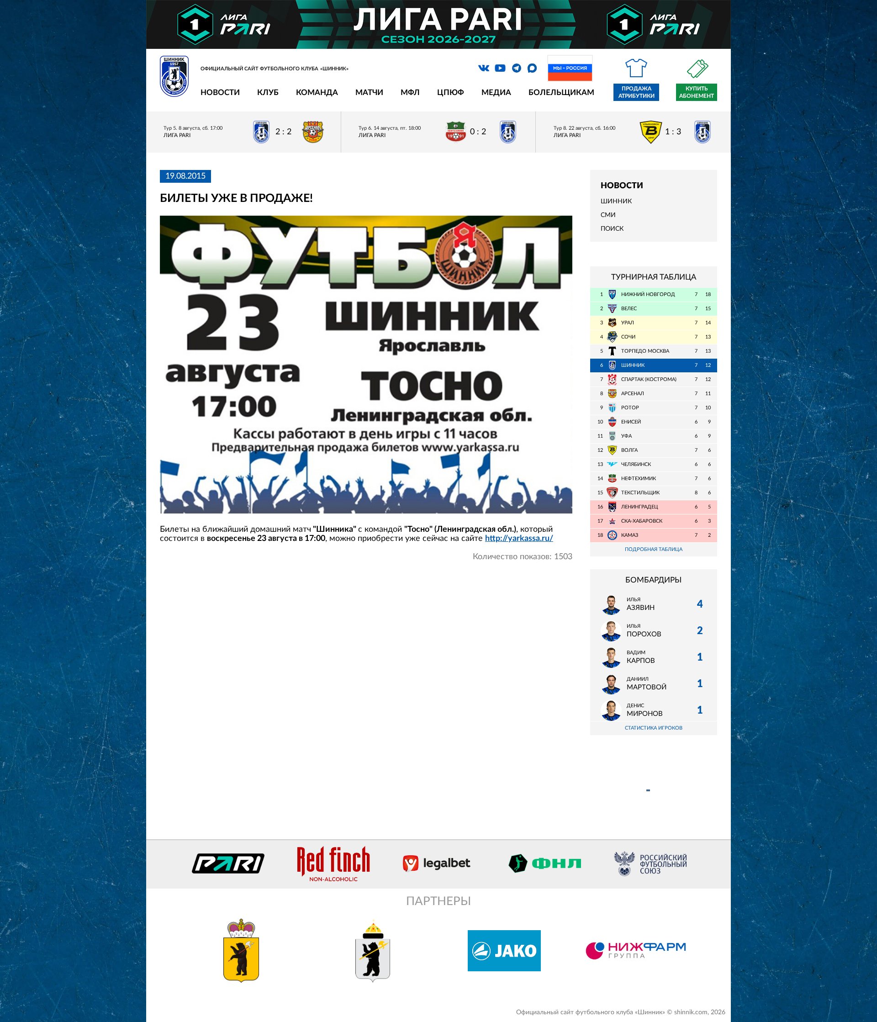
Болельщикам (561, 92)
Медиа (496, 92)
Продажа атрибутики (636, 92)
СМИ (608, 215)
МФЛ (410, 92)
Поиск (612, 229)
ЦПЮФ (450, 92)
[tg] (516, 68)
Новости (220, 92)
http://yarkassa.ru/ (519, 539)
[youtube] (500, 68)
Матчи (369, 92)
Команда (317, 92)
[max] (532, 68)
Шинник (616, 201)
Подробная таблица (653, 549)
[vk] (483, 68)
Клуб (268, 92)
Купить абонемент (696, 92)
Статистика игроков (653, 728)
